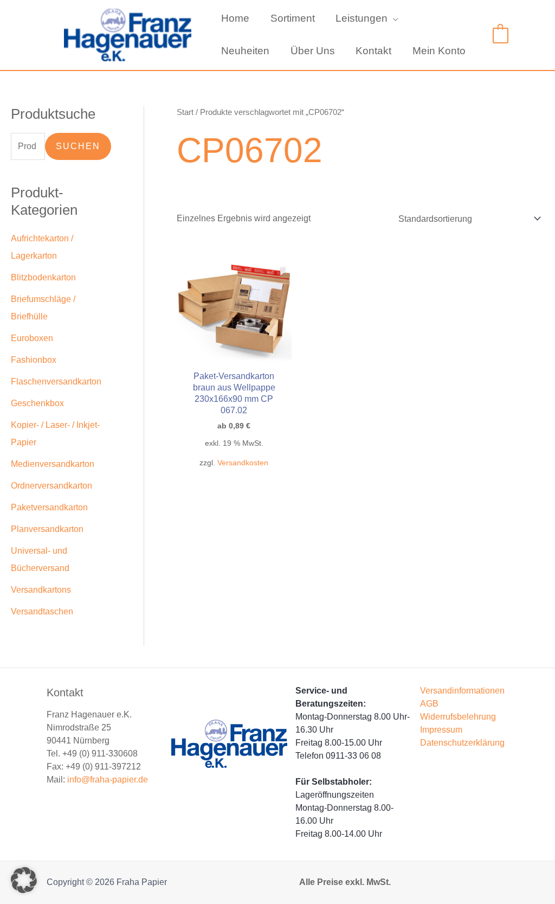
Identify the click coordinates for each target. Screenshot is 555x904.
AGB (429, 703)
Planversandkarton (47, 529)
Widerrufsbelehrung (458, 716)
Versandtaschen (42, 611)
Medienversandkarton (52, 464)
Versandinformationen (462, 690)
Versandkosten (242, 462)
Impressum (441, 729)
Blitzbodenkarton (43, 277)
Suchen (78, 146)
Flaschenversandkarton (56, 381)
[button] (393, 18)
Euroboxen (32, 338)
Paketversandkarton (49, 507)
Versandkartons (41, 589)
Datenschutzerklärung (462, 742)
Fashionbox (33, 359)
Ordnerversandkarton (51, 485)
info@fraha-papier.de (107, 779)
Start (185, 112)
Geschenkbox (37, 403)
